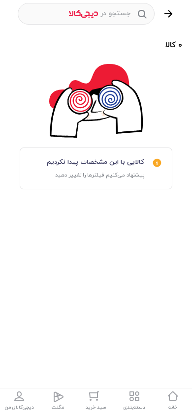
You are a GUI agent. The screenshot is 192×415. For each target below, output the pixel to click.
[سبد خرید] (96, 396)
